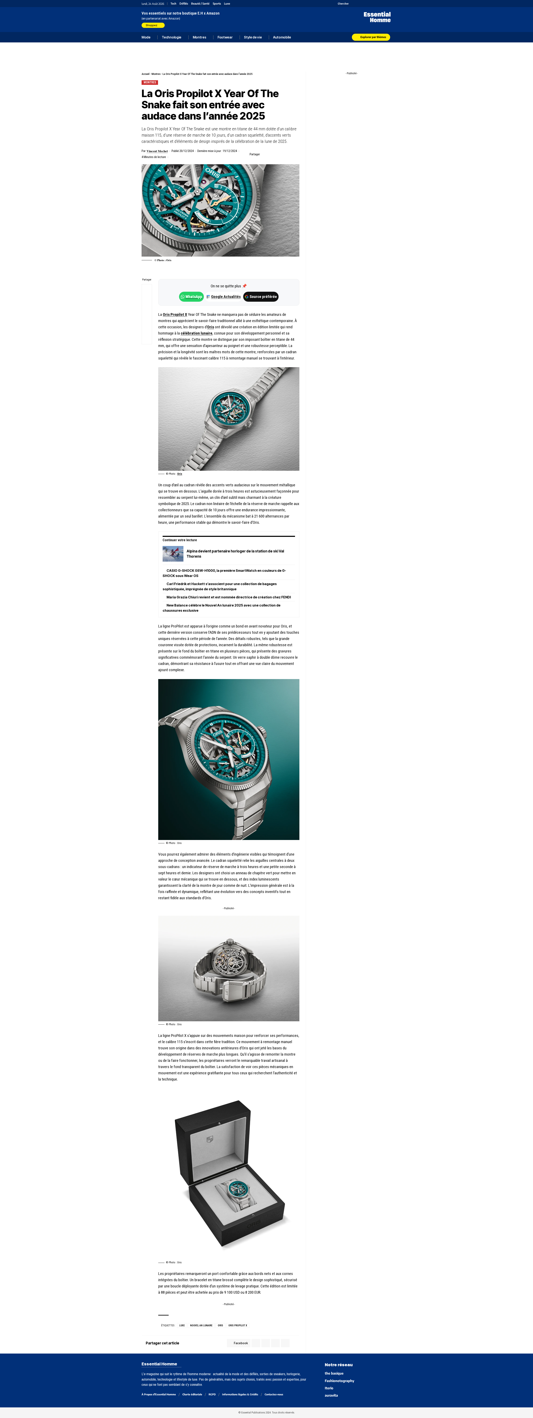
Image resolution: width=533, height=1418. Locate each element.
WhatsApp (194, 296)
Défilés (183, 3)
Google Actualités (224, 296)
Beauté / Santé (200, 3)
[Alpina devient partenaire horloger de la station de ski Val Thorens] (173, 554)
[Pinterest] (362, 3)
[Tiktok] (368, 3)
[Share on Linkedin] (283, 154)
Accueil (145, 73)
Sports (217, 3)
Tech (173, 3)
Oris (210, 327)
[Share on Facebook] (264, 154)
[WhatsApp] (383, 3)
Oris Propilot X (175, 314)
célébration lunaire (196, 333)
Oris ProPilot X (237, 1325)
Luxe (227, 3)
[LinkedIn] (373, 3)
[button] (341, 3)
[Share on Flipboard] (277, 154)
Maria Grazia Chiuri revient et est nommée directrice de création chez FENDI (229, 597)
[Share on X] (271, 154)
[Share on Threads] (147, 309)
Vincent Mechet (157, 151)
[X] (352, 3)
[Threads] (388, 3)
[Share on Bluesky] (147, 319)
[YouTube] (357, 3)
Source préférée (263, 296)
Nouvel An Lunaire (201, 1325)
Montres (156, 73)
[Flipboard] (378, 3)
